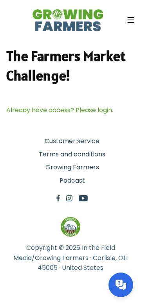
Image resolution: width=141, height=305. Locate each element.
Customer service (72, 140)
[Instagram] (69, 198)
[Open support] (120, 285)
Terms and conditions (72, 154)
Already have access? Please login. (59, 110)
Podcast (72, 180)
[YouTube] (83, 198)
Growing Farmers (72, 167)
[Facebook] (58, 198)
